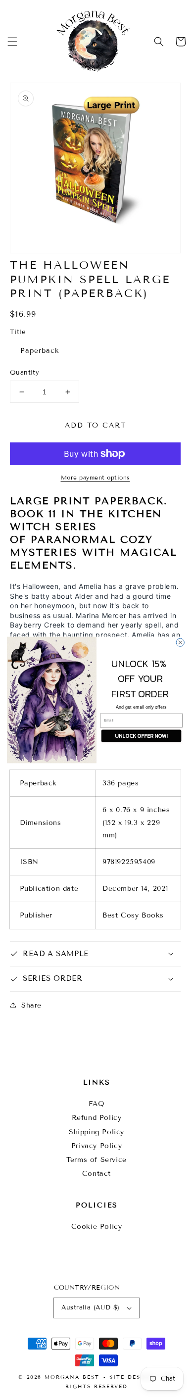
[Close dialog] (180, 642)
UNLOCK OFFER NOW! (141, 735)
